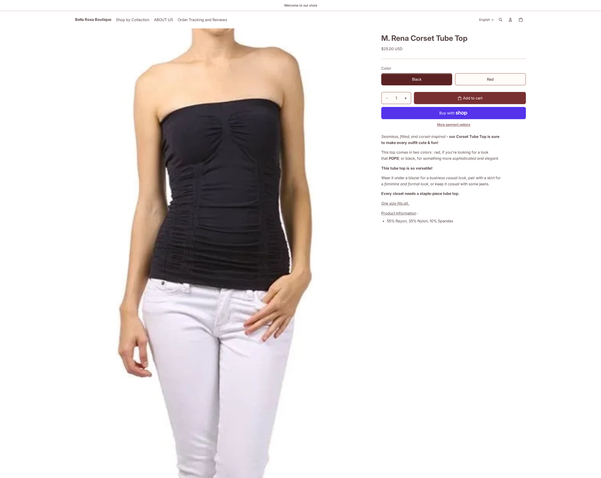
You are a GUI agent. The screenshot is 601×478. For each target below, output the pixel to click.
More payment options (453, 124)
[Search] (500, 20)
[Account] (510, 20)
